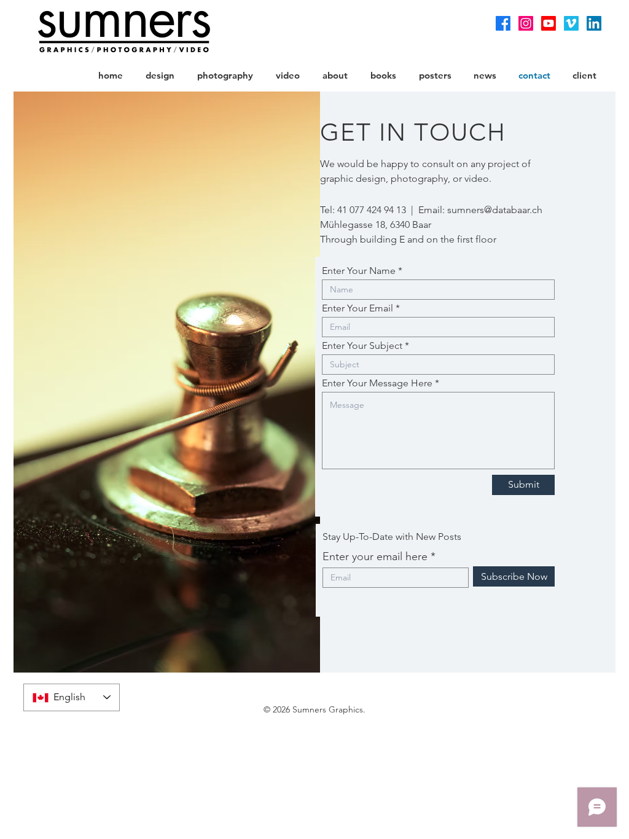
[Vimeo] (571, 23)
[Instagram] (525, 23)
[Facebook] (503, 23)
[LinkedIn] (594, 23)
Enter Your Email (357, 308)
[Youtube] (548, 23)
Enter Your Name (359, 271)
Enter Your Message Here (377, 383)
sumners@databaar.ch (494, 210)
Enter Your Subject (362, 346)
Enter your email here (375, 556)
